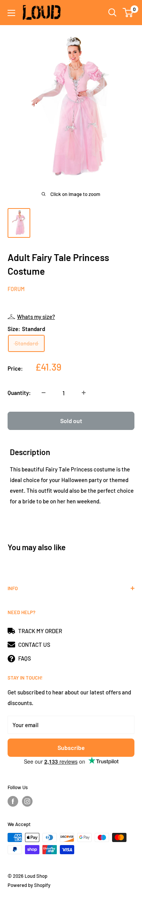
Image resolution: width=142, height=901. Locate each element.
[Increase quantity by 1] (84, 393)
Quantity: (19, 392)
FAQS (24, 658)
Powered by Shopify (29, 885)
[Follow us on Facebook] (13, 801)
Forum (16, 289)
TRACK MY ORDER (40, 630)
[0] (128, 12)
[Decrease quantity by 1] (43, 393)
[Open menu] (11, 13)
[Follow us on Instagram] (27, 801)
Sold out (71, 420)
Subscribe (71, 747)
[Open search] (112, 12)
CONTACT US (34, 644)
